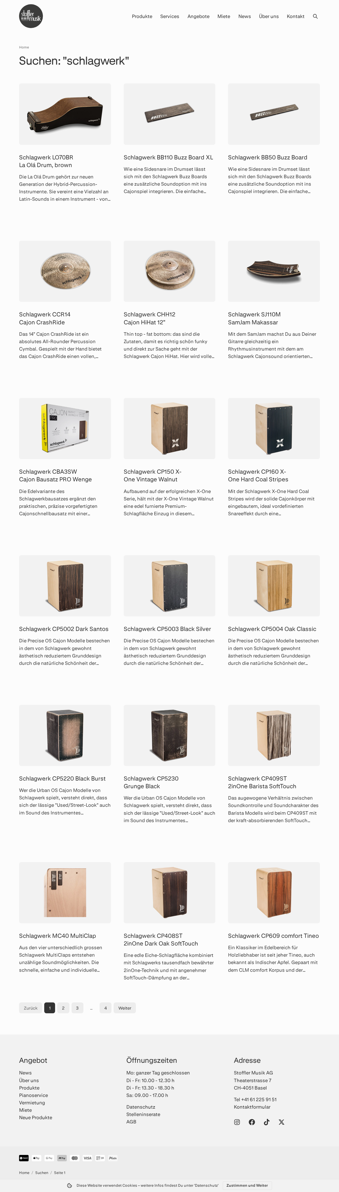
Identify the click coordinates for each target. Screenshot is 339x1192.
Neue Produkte (35, 1117)
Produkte (142, 16)
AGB (131, 1121)
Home (24, 47)
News (244, 16)
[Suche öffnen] (315, 16)
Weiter (124, 1007)
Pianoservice (33, 1095)
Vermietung (32, 1102)
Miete (223, 16)
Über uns (269, 16)
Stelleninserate (143, 1114)
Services (169, 16)
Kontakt (296, 16)
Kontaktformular (252, 1106)
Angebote (198, 16)
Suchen (41, 1172)
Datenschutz (140, 1106)
